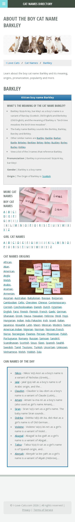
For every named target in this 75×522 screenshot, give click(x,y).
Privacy (26, 510)
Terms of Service (43, 510)
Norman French (55, 329)
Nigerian (28, 329)
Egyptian (56, 307)
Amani (18, 400)
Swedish (8, 347)
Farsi (16, 311)
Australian (20, 298)
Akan (6, 266)
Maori (36, 325)
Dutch (46, 307)
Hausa (27, 316)
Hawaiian (37, 316)
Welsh (21, 351)
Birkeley (22, 142)
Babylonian (33, 298)
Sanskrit (54, 338)
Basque (46, 298)
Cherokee (31, 302)
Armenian (8, 293)
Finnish (24, 311)
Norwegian (18, 333)
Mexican (46, 325)
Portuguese (10, 338)
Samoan (44, 338)
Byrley (64, 142)
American (8, 271)
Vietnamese (10, 351)
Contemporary (57, 302)
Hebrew (49, 316)
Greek (19, 316)
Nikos (18, 373)
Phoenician (53, 333)
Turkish (38, 347)
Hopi (65, 316)
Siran (18, 409)
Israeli (52, 320)
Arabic (7, 284)
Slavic (41, 342)
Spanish (50, 342)
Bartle (14, 142)
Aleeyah (19, 453)
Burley (14, 147)
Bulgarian (57, 298)
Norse (7, 333)
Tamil (17, 347)
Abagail (19, 435)
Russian (33, 338)
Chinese (42, 302)
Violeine (19, 426)
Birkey (40, 142)
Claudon (19, 391)
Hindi (58, 316)
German (61, 311)
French (43, 311)
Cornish (7, 307)
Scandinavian (10, 342)
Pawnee (30, 333)
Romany (23, 338)
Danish (38, 307)
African (7, 262)
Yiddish (31, 351)
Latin (29, 325)
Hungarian (9, 320)
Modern (57, 325)
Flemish (33, 311)
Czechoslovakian (23, 307)
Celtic (21, 302)
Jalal (17, 382)
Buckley (55, 142)
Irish (45, 320)
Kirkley (22, 147)
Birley (47, 142)
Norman (39, 329)
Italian (60, 320)
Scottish (46, 176)
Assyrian (8, 298)
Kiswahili (20, 325)
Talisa (18, 444)
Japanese (8, 325)
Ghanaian (8, 316)
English (7, 311)
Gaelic (52, 311)
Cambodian (10, 302)
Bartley (40, 138)
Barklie (49, 138)
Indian (20, 320)
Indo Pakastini (33, 320)
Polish (63, 333)
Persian (41, 333)
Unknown (62, 347)
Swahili (60, 342)
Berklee (32, 142)
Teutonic (27, 347)
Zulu (39, 351)
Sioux (34, 342)
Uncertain (49, 347)
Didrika (19, 417)
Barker (57, 138)
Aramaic (8, 289)
